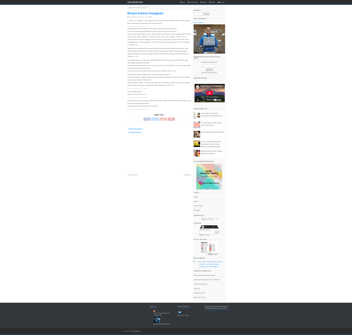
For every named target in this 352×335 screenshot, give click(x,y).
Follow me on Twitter (182, 315)
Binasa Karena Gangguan (145, 13)
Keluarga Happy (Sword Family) (162, 324)
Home (183, 2)
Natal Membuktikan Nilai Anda (212, 132)
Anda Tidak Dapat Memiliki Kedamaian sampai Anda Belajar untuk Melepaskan (211, 144)
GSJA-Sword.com (135, 2)
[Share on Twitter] (155, 119)
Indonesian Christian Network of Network (207, 280)
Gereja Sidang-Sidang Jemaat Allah (204, 275)
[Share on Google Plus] (163, 119)
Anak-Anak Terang (199, 297)
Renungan (197, 210)
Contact (222, 2)
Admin (130, 17)
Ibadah (204, 2)
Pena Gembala (198, 22)
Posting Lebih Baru (132, 174)
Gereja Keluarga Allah (200, 284)
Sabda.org (197, 288)
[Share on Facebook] (147, 119)
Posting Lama (187, 174)
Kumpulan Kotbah (199, 293)
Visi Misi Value (193, 2)
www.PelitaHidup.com (212, 266)
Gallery (213, 2)
